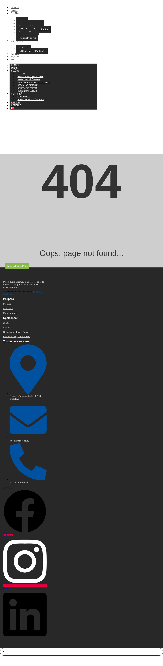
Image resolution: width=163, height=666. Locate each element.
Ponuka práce (10, 313)
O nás (14, 10)
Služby (15, 13)
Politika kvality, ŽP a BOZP (32, 51)
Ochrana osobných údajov (16, 332)
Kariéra (15, 54)
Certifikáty (18, 41)
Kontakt (16, 57)
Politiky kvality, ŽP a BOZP (16, 336)
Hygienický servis (27, 38)
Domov (15, 7)
